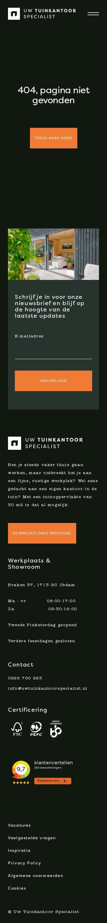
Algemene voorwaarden (35, 875)
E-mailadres (29, 337)
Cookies (17, 888)
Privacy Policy (24, 863)
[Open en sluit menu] (90, 14)
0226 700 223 (25, 679)
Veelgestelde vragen (32, 837)
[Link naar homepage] (42, 14)
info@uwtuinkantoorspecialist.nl (47, 689)
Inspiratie (19, 850)
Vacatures (19, 825)
